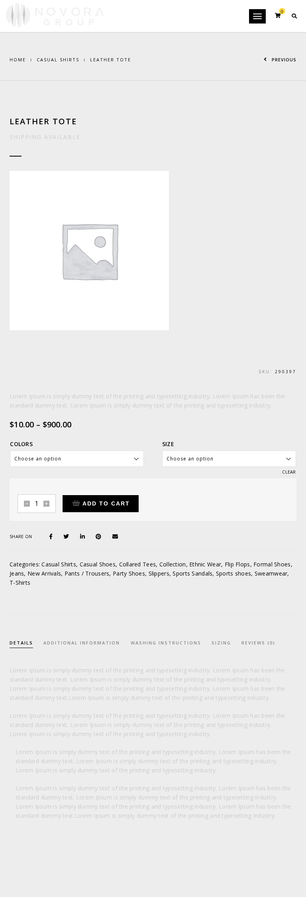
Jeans (17, 573)
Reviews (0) (258, 643)
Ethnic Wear (205, 564)
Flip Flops (237, 564)
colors (21, 444)
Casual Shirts (58, 60)
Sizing (221, 643)
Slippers (159, 573)
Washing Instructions (166, 643)
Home (18, 60)
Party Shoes (129, 573)
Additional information (81, 643)
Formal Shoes (271, 564)
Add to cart (106, 503)
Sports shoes (233, 573)
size (168, 444)
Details (21, 643)
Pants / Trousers (87, 573)
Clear (289, 472)
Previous (283, 60)
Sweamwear (271, 573)
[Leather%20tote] (54, 535)
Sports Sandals (192, 573)
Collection (172, 564)
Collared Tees (137, 564)
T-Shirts (20, 582)
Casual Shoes (98, 564)
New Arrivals (44, 573)
